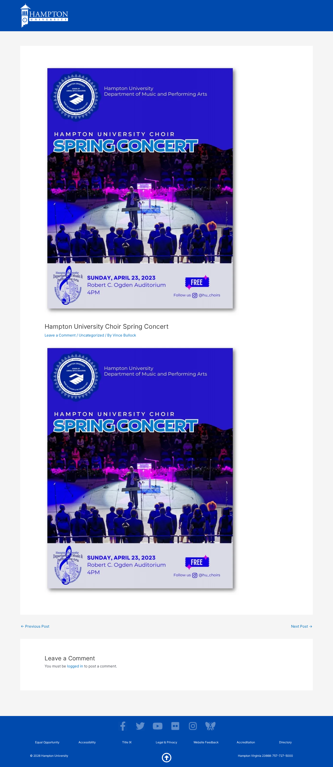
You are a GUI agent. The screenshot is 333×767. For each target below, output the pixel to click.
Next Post (301, 626)
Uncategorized (91, 335)
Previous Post (35, 626)
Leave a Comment (60, 335)
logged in (75, 666)
